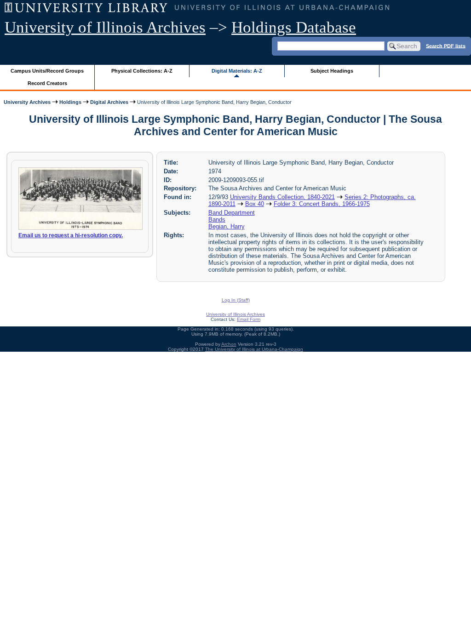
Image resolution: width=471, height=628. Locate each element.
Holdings (70, 102)
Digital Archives (109, 102)
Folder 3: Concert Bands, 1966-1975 (322, 203)
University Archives (27, 102)
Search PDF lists (445, 45)
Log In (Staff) (236, 300)
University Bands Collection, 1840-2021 (282, 197)
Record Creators (47, 83)
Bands (216, 219)
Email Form (248, 319)
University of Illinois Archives (105, 27)
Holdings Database (293, 27)
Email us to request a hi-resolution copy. (70, 235)
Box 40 (254, 203)
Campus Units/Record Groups (47, 71)
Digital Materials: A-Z (237, 71)
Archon (228, 344)
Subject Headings (331, 71)
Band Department (231, 212)
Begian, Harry (226, 226)
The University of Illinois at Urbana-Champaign (254, 349)
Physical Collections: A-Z (141, 71)
